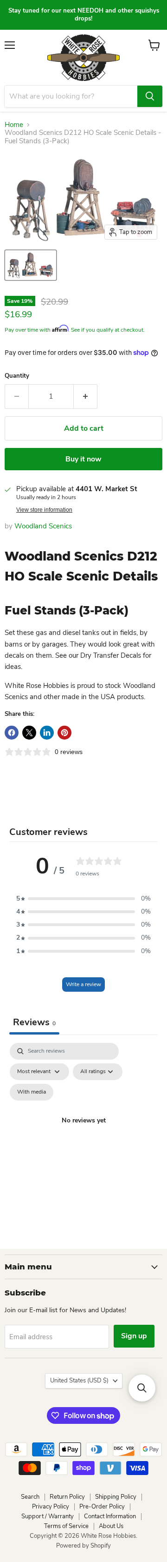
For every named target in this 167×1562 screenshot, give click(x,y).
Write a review (83, 984)
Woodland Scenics (43, 526)
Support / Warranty (47, 1516)
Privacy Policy (50, 1506)
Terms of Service (66, 1526)
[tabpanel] (83, 1131)
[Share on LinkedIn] (47, 733)
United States (79, 1380)
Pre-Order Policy (102, 1506)
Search (30, 1497)
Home (14, 125)
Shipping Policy (115, 1497)
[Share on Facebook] (12, 733)
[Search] (149, 96)
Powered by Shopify (83, 1546)
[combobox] (71, 96)
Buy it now (83, 459)
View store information (44, 510)
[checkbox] (31, 1092)
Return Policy (67, 1497)
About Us (111, 1526)
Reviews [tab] (34, 1022)
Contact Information (110, 1516)
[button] (83, 898)
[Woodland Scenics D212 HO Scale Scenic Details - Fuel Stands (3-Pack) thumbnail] (30, 265)
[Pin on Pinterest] (64, 733)
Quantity (17, 376)
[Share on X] (29, 733)
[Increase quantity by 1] (85, 396)
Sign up (134, 1336)
